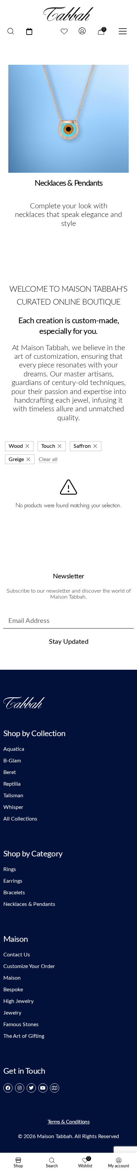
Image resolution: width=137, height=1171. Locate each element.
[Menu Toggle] (122, 32)
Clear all (48, 459)
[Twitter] (31, 1088)
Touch (48, 446)
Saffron (82, 446)
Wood (16, 446)
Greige (16, 459)
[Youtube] (43, 1088)
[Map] (54, 1088)
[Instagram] (19, 1088)
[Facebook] (8, 1088)
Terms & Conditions (68, 1121)
